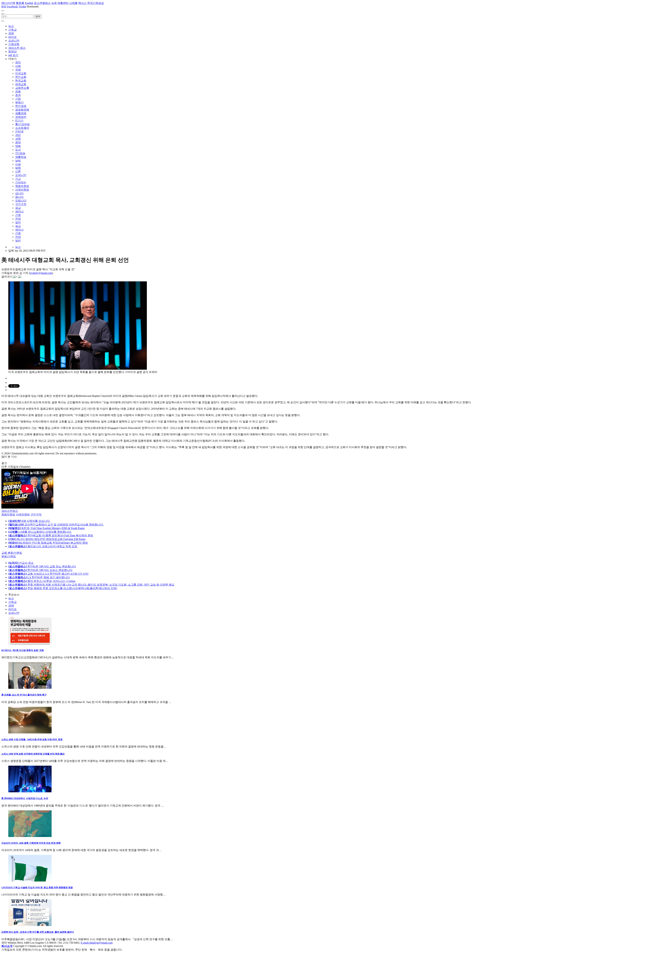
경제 (11, 33)
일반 (18, 222)
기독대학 (13, 44)
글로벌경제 (22, 109)
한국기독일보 (95, 3)
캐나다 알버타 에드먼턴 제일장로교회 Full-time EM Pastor (47, 539)
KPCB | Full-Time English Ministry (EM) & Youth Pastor (46, 528)
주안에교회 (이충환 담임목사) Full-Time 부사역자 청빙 (50, 535)
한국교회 (20, 80)
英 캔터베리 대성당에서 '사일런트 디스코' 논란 (24, 798)
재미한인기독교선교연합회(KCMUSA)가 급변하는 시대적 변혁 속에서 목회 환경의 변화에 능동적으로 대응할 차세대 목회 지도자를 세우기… (87, 657)
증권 (18, 95)
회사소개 (6, 946)
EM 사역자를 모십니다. (29, 520)
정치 (18, 62)
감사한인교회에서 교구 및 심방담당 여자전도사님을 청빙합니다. (56, 524)
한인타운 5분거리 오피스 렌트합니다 (40, 570)
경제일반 (20, 116)
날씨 (18, 160)
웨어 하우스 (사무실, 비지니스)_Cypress (41, 581)
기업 (18, 98)
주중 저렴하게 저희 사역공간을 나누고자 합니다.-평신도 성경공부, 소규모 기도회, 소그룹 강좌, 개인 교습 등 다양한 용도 (91, 584)
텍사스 (82, 3)
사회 (18, 66)
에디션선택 (8, 3)
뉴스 (11, 26)
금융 (18, 91)
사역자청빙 (22, 189)
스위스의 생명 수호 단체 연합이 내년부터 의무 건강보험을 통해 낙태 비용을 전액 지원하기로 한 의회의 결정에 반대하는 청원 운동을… (83, 746)
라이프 (12, 36)
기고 (18, 178)
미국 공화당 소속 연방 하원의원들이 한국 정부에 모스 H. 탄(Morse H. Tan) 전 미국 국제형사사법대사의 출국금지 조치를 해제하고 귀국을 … (86, 702)
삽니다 (19, 193)
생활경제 (20, 113)
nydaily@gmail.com (41, 272)
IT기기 (19, 120)
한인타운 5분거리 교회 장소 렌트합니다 (42, 566)
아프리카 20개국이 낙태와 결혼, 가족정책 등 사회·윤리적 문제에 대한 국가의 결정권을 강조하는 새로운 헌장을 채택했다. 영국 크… (81, 850)
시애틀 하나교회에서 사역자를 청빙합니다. (40, 531)
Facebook (12, 6)
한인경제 (20, 106)
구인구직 (20, 204)
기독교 (12, 29)
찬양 (18, 218)
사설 (18, 164)
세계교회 (20, 84)
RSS (3, 6)
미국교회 (20, 73)
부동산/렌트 (8, 556)
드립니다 (20, 200)
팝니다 (19, 196)
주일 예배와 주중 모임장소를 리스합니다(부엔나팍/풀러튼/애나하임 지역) (62, 588)
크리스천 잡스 (17, 47)
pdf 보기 (13, 55)
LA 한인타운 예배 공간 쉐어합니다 (39, 577)
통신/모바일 (22, 124)
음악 (18, 142)
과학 (18, 138)
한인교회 (20, 76)
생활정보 (20, 156)
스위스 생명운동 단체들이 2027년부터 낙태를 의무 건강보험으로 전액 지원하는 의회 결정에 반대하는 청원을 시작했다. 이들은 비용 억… (84, 760)
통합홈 (20, 3)
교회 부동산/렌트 (11, 552)
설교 (18, 207)
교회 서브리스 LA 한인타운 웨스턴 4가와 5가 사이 (48, 573)
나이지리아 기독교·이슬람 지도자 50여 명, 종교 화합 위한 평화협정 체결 (37, 887)
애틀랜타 (63, 3)
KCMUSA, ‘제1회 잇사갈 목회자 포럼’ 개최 (22, 650)
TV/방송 (20, 153)
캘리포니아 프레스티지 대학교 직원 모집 (42, 546)
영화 (18, 146)
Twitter (22, 6)
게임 (18, 135)
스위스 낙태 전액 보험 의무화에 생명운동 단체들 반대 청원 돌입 (33, 753)
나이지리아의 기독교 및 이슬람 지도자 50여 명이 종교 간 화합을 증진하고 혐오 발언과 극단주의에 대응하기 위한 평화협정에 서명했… (83, 894)
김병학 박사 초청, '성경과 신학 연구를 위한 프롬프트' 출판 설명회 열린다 (37, 932)
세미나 (19, 211)
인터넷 (19, 131)
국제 (18, 69)
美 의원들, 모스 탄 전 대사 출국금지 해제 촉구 (24, 694)
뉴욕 (54, 3)
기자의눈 (20, 182)
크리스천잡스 (9, 510)
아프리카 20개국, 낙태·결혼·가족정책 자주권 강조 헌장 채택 (31, 843)
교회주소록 (22, 87)
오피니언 (13, 40)
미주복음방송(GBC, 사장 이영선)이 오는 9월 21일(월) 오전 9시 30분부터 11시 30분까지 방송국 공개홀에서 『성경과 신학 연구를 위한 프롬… (87, 939)
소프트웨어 (22, 127)
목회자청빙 (22, 186)
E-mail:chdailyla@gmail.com (97, 942)
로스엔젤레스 (42, 3)
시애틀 (73, 3)
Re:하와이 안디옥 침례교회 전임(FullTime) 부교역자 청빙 (48, 542)
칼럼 (18, 167)
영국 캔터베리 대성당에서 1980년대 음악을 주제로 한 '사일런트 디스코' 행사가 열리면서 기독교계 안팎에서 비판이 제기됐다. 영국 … (82, 805)
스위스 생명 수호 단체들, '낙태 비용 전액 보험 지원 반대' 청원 (32, 739)
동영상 (12, 51)
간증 (18, 215)
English (29, 3)
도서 (18, 149)
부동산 (19, 102)
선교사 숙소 (21, 562)
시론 (18, 171)
